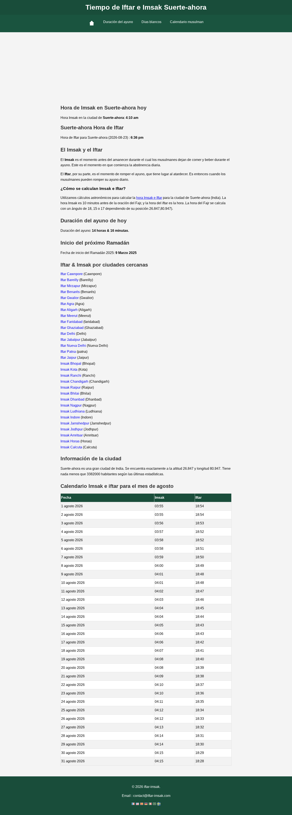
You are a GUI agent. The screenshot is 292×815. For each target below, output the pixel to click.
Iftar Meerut (69, 316)
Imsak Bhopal (71, 363)
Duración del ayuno (118, 22)
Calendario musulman (187, 22)
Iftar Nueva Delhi (73, 345)
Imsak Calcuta (71, 447)
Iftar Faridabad (71, 322)
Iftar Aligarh (69, 310)
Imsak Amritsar (72, 435)
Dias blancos (151, 22)
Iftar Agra (67, 304)
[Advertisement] (146, 64)
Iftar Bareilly (69, 280)
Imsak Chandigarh (74, 381)
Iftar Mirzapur (70, 286)
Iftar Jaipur (68, 357)
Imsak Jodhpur (72, 429)
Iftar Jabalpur (70, 339)
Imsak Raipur (70, 387)
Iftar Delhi (68, 333)
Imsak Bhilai (70, 393)
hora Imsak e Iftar (149, 198)
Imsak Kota (69, 369)
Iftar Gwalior (70, 298)
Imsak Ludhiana (73, 411)
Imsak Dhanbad (72, 399)
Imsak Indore (70, 417)
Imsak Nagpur (71, 405)
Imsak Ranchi (71, 375)
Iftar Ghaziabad (72, 327)
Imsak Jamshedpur (75, 423)
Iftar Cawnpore (72, 274)
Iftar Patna (68, 351)
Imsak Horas (70, 441)
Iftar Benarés (70, 292)
